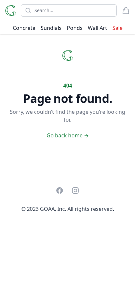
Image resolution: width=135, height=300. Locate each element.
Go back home (68, 135)
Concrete (24, 27)
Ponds (75, 27)
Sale (117, 27)
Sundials (51, 27)
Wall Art (97, 27)
